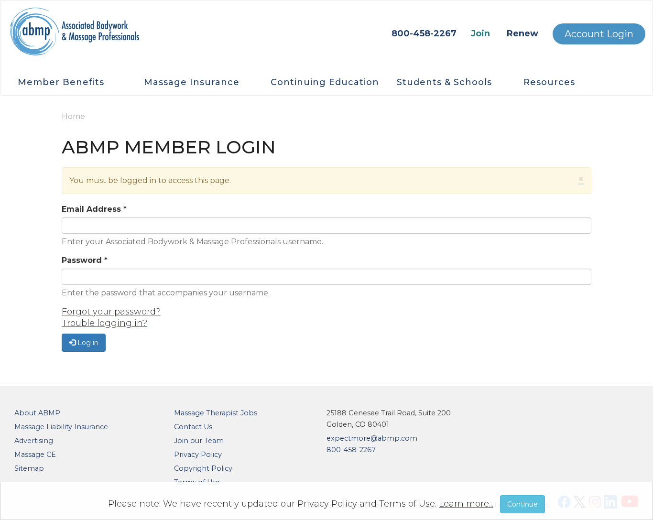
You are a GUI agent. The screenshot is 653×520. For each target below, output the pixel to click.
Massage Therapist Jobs (215, 413)
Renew (522, 33)
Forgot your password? (111, 311)
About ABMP (37, 413)
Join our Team (199, 440)
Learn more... (466, 503)
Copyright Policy (203, 468)
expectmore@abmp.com (371, 438)
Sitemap (29, 468)
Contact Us (193, 426)
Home (73, 116)
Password (85, 260)
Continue (522, 504)
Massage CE (35, 454)
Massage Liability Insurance (61, 426)
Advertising (33, 440)
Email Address (94, 209)
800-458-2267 (424, 33)
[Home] (74, 36)
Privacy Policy (198, 454)
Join (480, 33)
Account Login (599, 34)
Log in (87, 342)
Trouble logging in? (104, 323)
